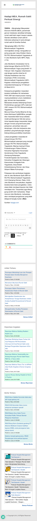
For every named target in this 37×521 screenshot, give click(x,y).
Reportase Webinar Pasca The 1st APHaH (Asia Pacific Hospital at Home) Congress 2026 (18, 366)
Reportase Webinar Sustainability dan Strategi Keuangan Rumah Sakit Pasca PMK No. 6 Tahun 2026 (17, 356)
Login (30, 213)
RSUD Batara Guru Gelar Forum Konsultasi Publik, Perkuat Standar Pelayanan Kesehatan (16, 415)
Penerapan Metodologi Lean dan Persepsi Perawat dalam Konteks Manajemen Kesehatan (18, 274)
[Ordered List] (16, 225)
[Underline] (11, 225)
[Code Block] (23, 225)
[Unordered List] (18, 225)
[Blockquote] (20, 225)
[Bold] (6, 225)
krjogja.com (15, 202)
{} (27, 225)
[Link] (25, 225)
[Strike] (13, 225)
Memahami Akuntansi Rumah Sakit (16, 283)
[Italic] (8, 225)
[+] (6, 227)
